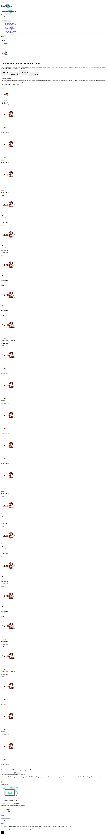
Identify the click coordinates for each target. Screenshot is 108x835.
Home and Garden (10, 26)
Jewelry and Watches (11, 31)
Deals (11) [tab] (6, 103)
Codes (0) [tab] (6, 102)
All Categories (9, 32)
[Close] (1, 14)
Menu (2, 36)
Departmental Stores (11, 24)
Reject (2, 784)
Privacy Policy (4, 820)
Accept (6, 784)
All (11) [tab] (5, 101)
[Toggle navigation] (2, 2)
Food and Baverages (11, 29)
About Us (2, 815)
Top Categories (7, 20)
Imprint (2, 823)
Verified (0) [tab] (6, 104)
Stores (5, 18)
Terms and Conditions (5, 818)
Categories (6, 43)
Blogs (5, 16)
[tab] (4, 72)
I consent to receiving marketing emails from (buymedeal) (13, 774)
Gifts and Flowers (10, 28)
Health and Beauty (10, 23)
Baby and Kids (9, 27)
